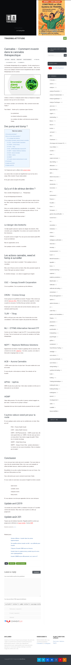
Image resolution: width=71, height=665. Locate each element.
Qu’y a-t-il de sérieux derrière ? (13, 136)
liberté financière (54, 258)
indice (51, 232)
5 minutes (52, 80)
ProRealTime (53, 333)
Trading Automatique (55, 381)
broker (51, 128)
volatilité (52, 407)
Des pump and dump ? (11, 134)
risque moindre (21, 523)
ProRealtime (40, 643)
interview (52, 243)
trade (51, 374)
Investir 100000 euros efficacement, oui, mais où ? (24, 556)
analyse (13, 59)
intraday (52, 247)
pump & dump (26, 170)
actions (7, 59)
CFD (51, 136)
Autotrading (53, 117)
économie (52, 188)
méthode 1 (52, 284)
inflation (52, 236)
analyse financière (55, 91)
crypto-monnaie (54, 158)
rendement (53, 344)
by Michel (36, 59)
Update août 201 (9, 165)
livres (51, 266)
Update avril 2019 (10, 163)
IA (50, 221)
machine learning (54, 269)
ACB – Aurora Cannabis (13, 153)
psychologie (53, 336)
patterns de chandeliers (56, 314)
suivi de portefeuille (55, 359)
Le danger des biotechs (13, 138)
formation (52, 210)
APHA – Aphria (11, 155)
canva (15, 526)
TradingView (47, 643)
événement (53, 195)
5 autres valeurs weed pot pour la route (17, 159)
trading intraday (54, 389)
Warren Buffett (53, 411)
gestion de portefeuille (56, 214)
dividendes (53, 184)
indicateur (52, 229)
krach (51, 255)
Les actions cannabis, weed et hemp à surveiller (17, 140)
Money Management (55, 296)
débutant (19, 59)
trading (51, 377)
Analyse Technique (55, 102)
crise (51, 154)
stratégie (52, 351)
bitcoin (51, 124)
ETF (50, 191)
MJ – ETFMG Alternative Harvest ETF (16, 148)
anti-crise (52, 106)
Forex (51, 206)
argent (51, 113)
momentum (53, 292)
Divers (51, 180)
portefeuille (53, 329)
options (52, 299)
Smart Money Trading (55, 348)
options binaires (54, 303)
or (50, 307)
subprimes (18, 350)
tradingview (53, 392)
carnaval (52, 132)
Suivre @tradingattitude (58, 68)
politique (52, 325)
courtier (52, 150)
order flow (52, 310)
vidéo (51, 403)
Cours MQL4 (53, 147)
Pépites (52, 318)
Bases (51, 121)
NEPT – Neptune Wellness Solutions (16, 150)
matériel (52, 273)
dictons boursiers (54, 176)
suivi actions (53, 355)
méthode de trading (55, 288)
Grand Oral (53, 217)
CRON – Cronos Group (13, 144)
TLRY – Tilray (11, 146)
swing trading (53, 366)
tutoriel (51, 396)
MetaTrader (53, 281)
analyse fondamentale (56, 95)
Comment (36, 572)
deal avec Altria (12, 301)
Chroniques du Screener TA (57, 143)
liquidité (52, 262)
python (51, 340)
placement (52, 322)
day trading (53, 162)
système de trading (55, 370)
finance (52, 199)
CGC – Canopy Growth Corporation (16, 142)
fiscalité (52, 203)
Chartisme (52, 139)
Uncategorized (53, 400)
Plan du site (56, 641)
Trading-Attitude (14, 38)
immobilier (52, 225)
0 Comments (21, 62)
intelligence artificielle (55, 240)
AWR (31, 523)
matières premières (55, 277)
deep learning (53, 169)
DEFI (51, 173)
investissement (27, 59)
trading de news (54, 385)
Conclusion (8, 161)
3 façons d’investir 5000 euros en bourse (22, 548)
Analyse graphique (55, 98)
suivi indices (53, 363)
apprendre (52, 110)
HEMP (9, 157)
